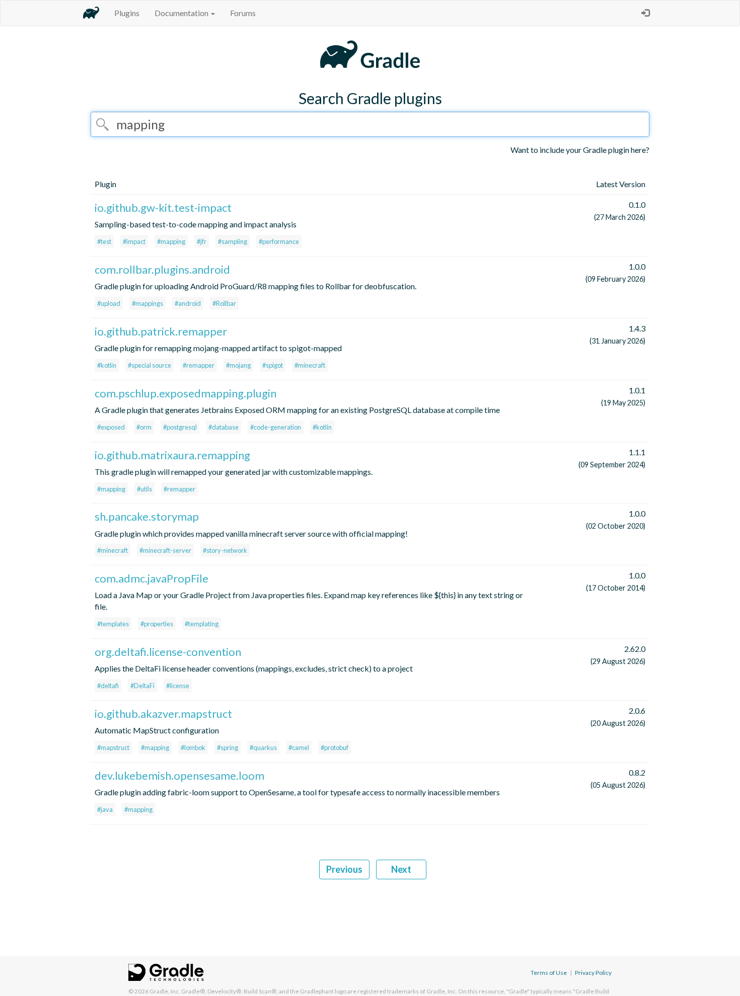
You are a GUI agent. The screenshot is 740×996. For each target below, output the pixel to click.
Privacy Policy (593, 972)
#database (223, 427)
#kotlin (106, 365)
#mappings (147, 303)
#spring (227, 747)
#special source (149, 365)
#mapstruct (113, 747)
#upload (108, 303)
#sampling (232, 241)
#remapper (198, 365)
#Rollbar (224, 303)
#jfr (201, 241)
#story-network (225, 550)
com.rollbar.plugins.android (162, 269)
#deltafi (108, 686)
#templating (201, 624)
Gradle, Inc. (165, 991)
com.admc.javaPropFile (151, 578)
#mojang (238, 365)
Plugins (126, 13)
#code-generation (275, 427)
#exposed (111, 427)
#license (177, 686)
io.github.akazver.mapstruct (163, 713)
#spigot (272, 365)
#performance (279, 241)
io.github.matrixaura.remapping (172, 455)
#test (104, 241)
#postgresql (180, 427)
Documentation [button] (182, 13)
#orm (144, 427)
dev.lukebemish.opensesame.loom (179, 775)
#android (188, 303)
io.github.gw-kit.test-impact (163, 207)
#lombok (193, 747)
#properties (156, 624)
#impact (134, 241)
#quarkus (263, 747)
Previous (344, 869)
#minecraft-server (165, 550)
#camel (298, 747)
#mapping (171, 241)
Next (401, 869)
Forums (243, 13)
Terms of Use (549, 972)
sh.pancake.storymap (147, 516)
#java (105, 809)
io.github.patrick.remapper (161, 331)
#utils (144, 489)
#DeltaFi (142, 686)
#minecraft (309, 365)
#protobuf (334, 747)
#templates (113, 624)
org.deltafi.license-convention (168, 651)
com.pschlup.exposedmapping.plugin (185, 393)
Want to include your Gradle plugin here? (579, 149)
